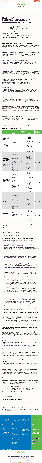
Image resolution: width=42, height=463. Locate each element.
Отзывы (7, 447)
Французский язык (15, 418)
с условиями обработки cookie (16, 460)
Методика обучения (18, 447)
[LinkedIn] (32, 441)
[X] (37, 438)
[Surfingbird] (35, 441)
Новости (11, 447)
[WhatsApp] (40, 441)
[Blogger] (38, 438)
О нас (3, 447)
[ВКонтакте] (32, 438)
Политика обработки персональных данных (20, 457)
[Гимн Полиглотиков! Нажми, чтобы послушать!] (6, 1)
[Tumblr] (37, 441)
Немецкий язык (15, 431)
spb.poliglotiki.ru (5, 49)
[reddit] (32, 440)
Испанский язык (25, 418)
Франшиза (37, 1)
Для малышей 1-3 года (6, 419)
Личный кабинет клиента (35, 423)
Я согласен (27, 460)
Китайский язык (25, 429)
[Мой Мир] (35, 438)
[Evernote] (40, 438)
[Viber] (38, 441)
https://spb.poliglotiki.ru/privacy (8, 410)
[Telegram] (34, 443)
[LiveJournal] (34, 441)
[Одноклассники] (34, 438)
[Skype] (32, 443)
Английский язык (5, 418)
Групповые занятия (5, 425)
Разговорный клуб (5, 432)
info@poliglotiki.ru (29, 364)
